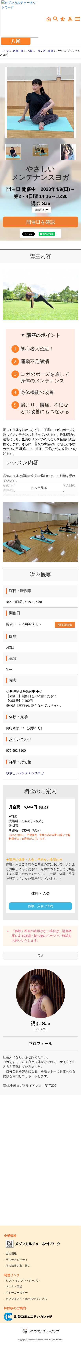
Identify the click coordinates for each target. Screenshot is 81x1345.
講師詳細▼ (41, 209)
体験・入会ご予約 (40, 906)
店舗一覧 (18, 50)
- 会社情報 (10, 1253)
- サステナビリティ (16, 1259)
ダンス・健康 (45, 50)
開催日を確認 (40, 222)
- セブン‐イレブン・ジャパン (22, 1280)
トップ (5, 50)
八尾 (30, 50)
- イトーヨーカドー (16, 1292)
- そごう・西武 (13, 1286)
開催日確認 (65, 624)
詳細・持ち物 (33, 935)
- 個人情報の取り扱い (17, 1265)
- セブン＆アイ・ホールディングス (25, 1298)
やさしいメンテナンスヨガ (25, 773)
